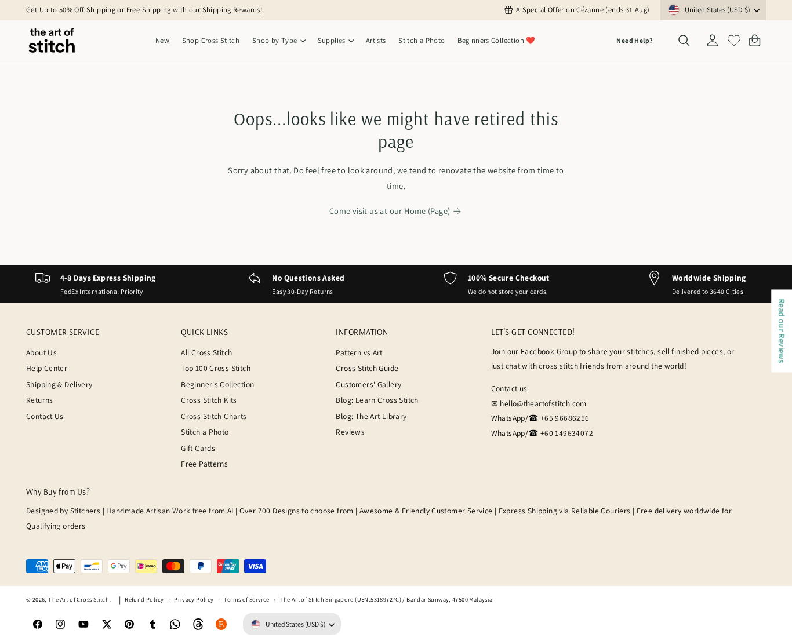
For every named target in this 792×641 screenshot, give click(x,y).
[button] (278, 40)
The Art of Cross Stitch (79, 599)
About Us (41, 352)
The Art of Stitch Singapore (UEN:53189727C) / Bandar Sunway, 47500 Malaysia (385, 599)
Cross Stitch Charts (213, 416)
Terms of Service (246, 599)
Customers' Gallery (368, 384)
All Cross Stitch (206, 352)
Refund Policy (144, 599)
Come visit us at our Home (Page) (389, 210)
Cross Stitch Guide (367, 368)
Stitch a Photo (204, 432)
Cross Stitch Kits (209, 400)
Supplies (332, 40)
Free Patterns (204, 463)
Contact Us (45, 416)
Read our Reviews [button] (781, 330)
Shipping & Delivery (59, 384)
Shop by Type (274, 40)
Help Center (46, 368)
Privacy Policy (193, 599)
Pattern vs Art (359, 352)
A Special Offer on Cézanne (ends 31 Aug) (582, 9)
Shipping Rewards (231, 9)
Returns (321, 291)
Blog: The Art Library (371, 416)
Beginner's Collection (217, 384)
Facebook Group (549, 351)
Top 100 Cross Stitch (215, 368)
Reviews (350, 432)
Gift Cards (198, 448)
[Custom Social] (221, 624)
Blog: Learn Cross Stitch (377, 400)
